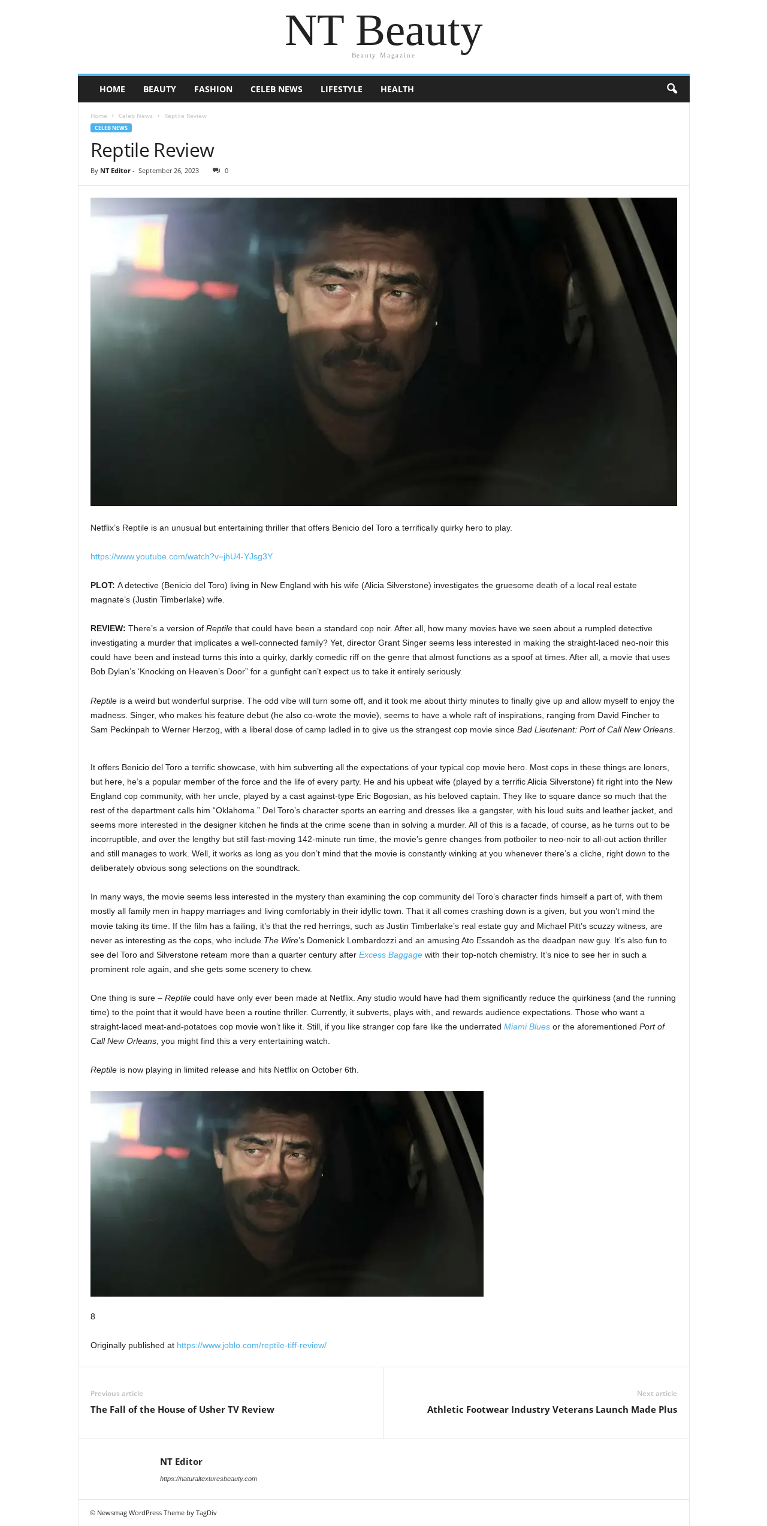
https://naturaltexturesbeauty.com (208, 1478)
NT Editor (115, 170)
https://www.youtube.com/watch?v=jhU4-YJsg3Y (181, 556)
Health (397, 89)
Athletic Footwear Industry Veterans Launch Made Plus (552, 1409)
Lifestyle (342, 89)
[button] (672, 89)
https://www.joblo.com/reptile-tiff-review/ (252, 1345)
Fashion (213, 89)
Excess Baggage (390, 954)
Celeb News (276, 89)
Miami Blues (527, 1026)
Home (112, 89)
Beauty (159, 89)
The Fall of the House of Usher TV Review (182, 1409)
